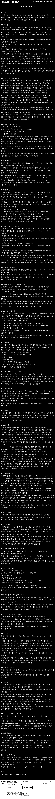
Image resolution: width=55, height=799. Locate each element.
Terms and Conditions (39, 781)
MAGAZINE (36, 1)
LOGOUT (42, 1)
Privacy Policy (50, 781)
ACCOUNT (49, 1)
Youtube (45, 783)
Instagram (51, 783)
